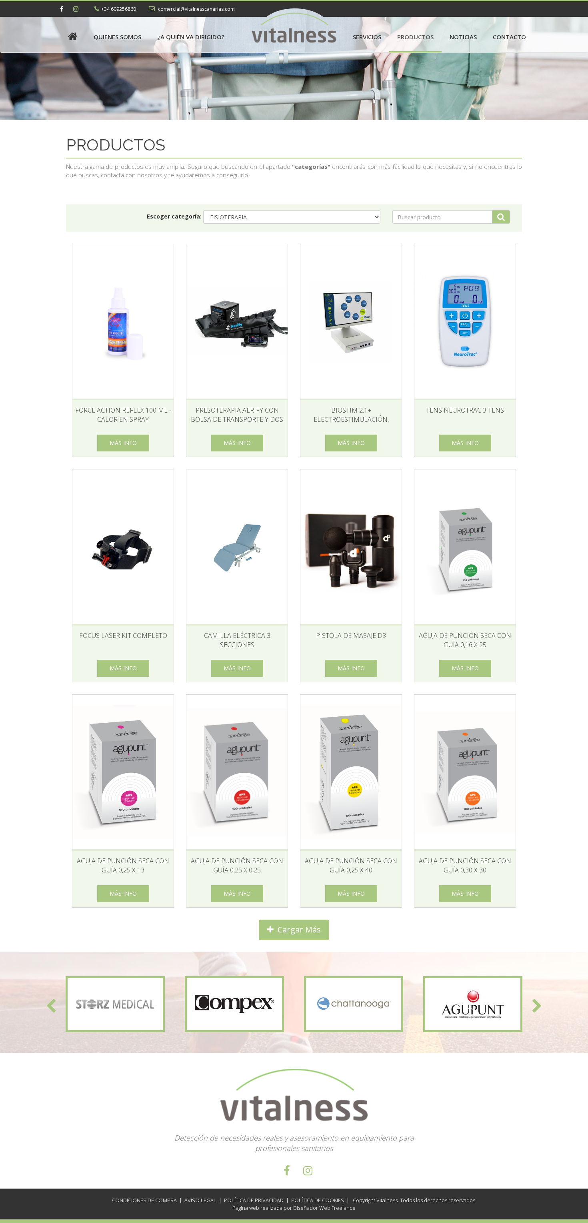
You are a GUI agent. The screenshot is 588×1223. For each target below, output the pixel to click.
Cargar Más (297, 929)
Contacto (509, 37)
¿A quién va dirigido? (190, 37)
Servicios (367, 37)
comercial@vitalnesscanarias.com (196, 9)
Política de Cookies (317, 1200)
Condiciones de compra (144, 1200)
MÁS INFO (123, 443)
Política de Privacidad (254, 1200)
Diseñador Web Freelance (324, 1207)
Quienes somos (117, 37)
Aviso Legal (200, 1200)
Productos (415, 37)
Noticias (463, 37)
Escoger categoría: (174, 216)
